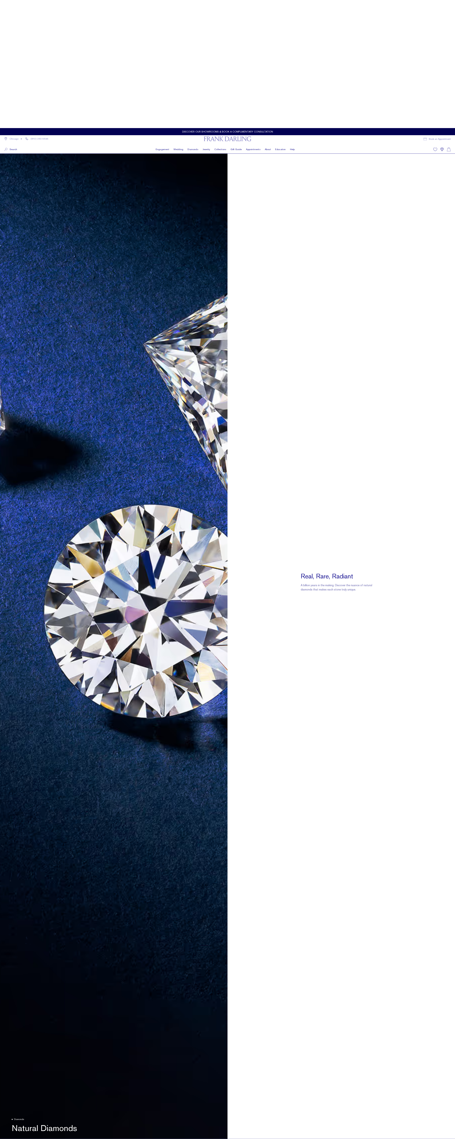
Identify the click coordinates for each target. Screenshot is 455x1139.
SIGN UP (347, 1108)
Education (280, 11)
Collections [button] (220, 11)
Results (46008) (25, 1066)
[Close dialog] (447, 1038)
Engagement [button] (162, 11)
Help (292, 11)
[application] (444, 1128)
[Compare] (442, 11)
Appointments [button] (253, 11)
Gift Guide (236, 11)
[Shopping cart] (449, 11)
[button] (10, 11)
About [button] (268, 11)
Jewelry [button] (206, 11)
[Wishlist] (435, 11)
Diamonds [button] (193, 11)
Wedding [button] (178, 11)
